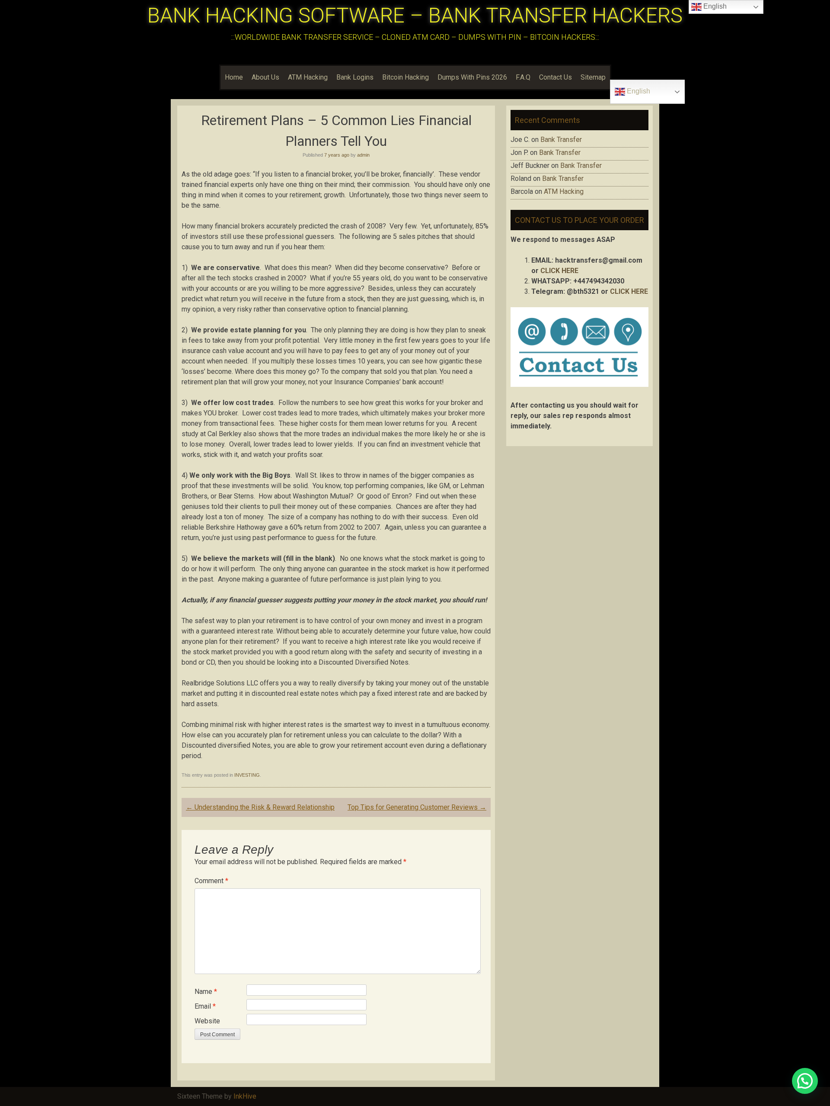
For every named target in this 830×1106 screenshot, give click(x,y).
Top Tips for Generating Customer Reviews (417, 807)
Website (207, 1021)
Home (234, 77)
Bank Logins (355, 77)
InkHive (244, 1096)
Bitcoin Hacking (405, 77)
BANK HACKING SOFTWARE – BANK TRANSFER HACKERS (415, 15)
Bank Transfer (561, 139)
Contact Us (555, 77)
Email (205, 1006)
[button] (805, 1081)
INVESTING (247, 775)
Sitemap (593, 77)
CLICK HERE (559, 271)
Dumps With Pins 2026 (472, 77)
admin (363, 155)
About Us (265, 77)
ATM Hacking (308, 77)
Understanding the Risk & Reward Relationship (260, 807)
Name (206, 991)
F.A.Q (523, 77)
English (637, 91)
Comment (211, 881)
